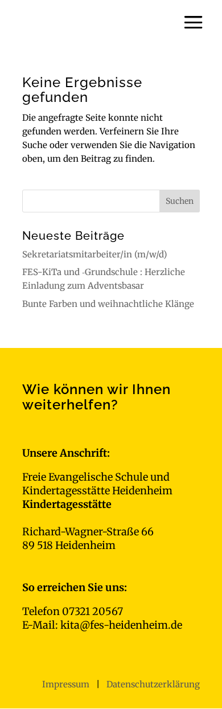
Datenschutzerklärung (153, 684)
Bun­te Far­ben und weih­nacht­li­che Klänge (108, 303)
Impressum (67, 684)
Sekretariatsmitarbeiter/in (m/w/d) (94, 254)
